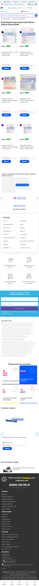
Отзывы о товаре (6, 521)
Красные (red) (15, 333)
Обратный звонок (10, 561)
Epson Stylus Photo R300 (8, 181)
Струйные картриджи (7, 499)
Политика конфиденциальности (10, 537)
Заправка (30, 323)
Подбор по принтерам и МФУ (9, 506)
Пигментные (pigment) (21, 336)
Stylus (22, 326)
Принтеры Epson (7, 323)
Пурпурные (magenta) (8, 336)
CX (18, 326)
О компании (5, 514)
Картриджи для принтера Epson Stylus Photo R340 (24, 468)
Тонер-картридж (24, 342)
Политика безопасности (8, 539)
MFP (30, 352)
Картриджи (4, 494)
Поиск (27, 584)
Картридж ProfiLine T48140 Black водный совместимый (10, 53)
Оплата (15, 2)
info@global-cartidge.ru (7, 557)
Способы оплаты (6, 519)
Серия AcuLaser (7, 326)
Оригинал (22, 323)
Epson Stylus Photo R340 (22, 185)
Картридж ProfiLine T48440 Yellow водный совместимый (27, 100)
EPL (14, 326)
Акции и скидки (6, 524)
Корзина (30, 11)
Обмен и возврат (6, 544)
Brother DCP (11, 355)
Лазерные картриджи (7, 496)
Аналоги (16, 323)
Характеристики (19, 206)
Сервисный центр (6, 508)
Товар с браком (6, 541)
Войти (34, 584)
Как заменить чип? (6, 549)
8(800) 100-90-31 (19, 485)
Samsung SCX (23, 352)
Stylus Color (29, 326)
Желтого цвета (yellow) (26, 333)
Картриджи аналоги (7, 504)
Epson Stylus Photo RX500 (9, 188)
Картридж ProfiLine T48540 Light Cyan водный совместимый (10, 147)
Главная (4, 584)
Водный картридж (18, 339)
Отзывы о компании (7, 526)
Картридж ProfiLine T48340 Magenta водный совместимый (9, 100)
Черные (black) (26, 330)
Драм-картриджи (21, 355)
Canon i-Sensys (25, 349)
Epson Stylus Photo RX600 (24, 188)
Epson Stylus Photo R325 (8, 185)
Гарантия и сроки (6, 529)
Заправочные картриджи (27, 345)
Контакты (32, 2)
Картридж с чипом (7, 339)
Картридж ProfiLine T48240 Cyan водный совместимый (26, 53)
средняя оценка (21, 198)
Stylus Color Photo (7, 330)
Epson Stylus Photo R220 (22, 178)
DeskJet (16, 352)
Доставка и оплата (19, 209)
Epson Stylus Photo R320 (22, 181)
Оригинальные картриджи (8, 501)
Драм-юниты (16, 349)
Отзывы (23, 2)
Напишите (26, 478)
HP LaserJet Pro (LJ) (7, 352)
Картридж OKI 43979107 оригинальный (14, 437)
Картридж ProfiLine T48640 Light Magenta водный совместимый (27, 147)
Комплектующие (7, 349)
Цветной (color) (17, 330)
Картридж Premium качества (10, 342)
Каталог (12, 584)
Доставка (7, 2)
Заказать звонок (19, 308)
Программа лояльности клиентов (10, 534)
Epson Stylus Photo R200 (8, 178)
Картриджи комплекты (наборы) (11, 345)
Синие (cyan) (6, 333)
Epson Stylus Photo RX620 (9, 191)
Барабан (32, 342)
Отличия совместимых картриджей (10, 546)
